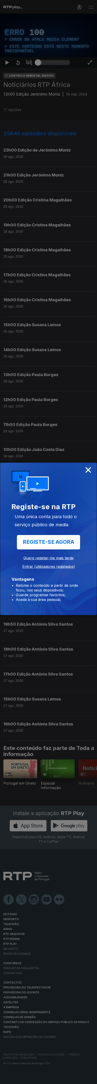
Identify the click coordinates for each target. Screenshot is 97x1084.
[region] (48, 542)
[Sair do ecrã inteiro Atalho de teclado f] (89, 1078)
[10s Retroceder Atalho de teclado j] (18, 1078)
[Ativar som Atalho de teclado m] (28, 1078)
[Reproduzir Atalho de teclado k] (7, 1078)
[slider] (54, 1078)
